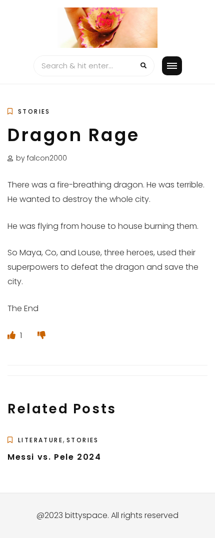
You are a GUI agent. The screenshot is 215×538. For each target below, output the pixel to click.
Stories (34, 111)
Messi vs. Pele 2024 (54, 457)
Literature (40, 440)
